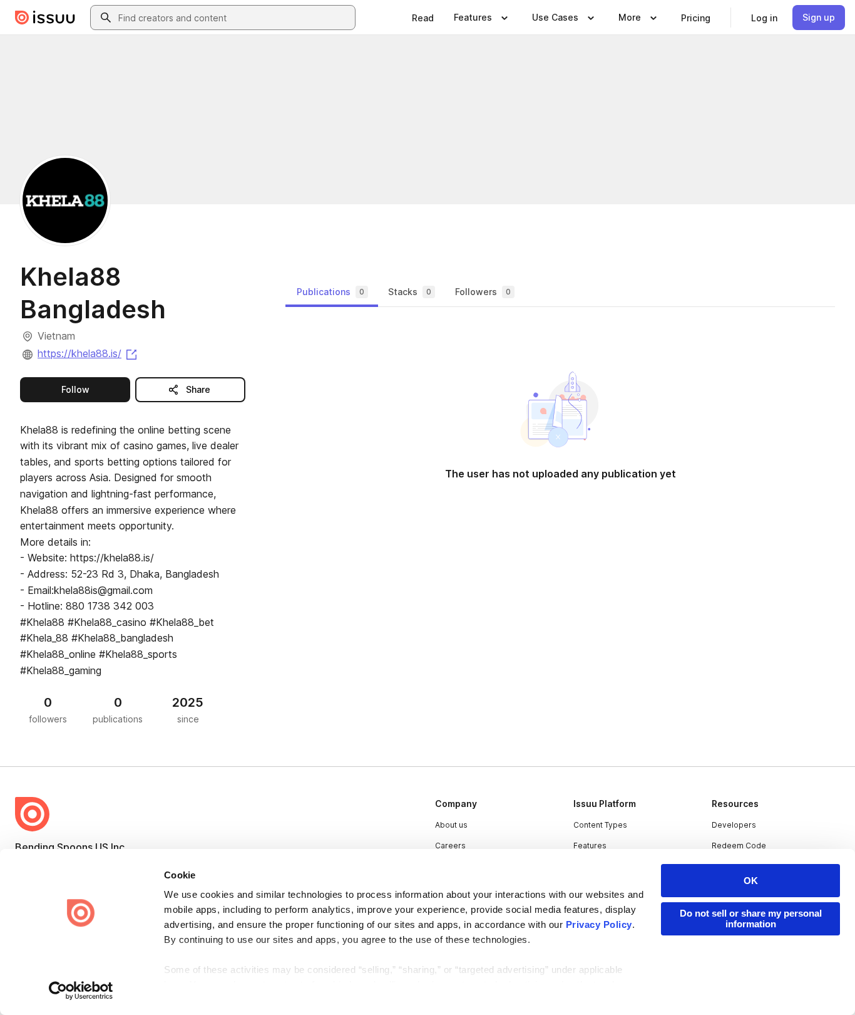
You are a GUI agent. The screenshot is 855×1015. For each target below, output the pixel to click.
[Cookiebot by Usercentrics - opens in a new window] (81, 990)
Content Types (600, 825)
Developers (734, 825)
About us (451, 825)
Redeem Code (739, 845)
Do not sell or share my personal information (751, 918)
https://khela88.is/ (88, 353)
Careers (450, 845)
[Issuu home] (45, 17)
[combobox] (234, 17)
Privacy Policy (599, 924)
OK (751, 880)
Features (590, 845)
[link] (423, 17)
